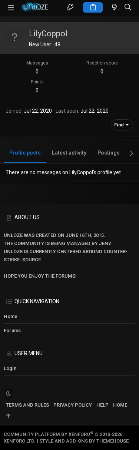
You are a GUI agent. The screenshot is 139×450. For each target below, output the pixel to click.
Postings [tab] (108, 153)
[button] (11, 7)
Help (102, 405)
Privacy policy (72, 405)
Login (10, 368)
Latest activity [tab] (69, 153)
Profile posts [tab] (25, 153)
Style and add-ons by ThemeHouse (84, 441)
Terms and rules (27, 405)
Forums (12, 330)
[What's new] (114, 7)
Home (10, 316)
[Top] (8, 416)
